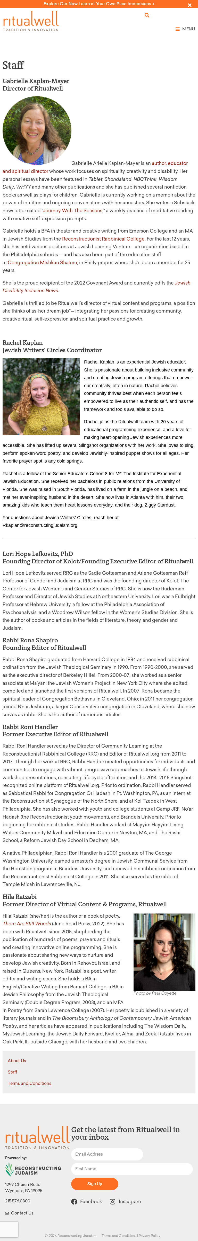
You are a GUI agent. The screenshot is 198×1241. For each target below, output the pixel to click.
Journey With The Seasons (72, 211)
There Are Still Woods (27, 924)
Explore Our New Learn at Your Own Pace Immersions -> (99, 3)
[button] (147, 15)
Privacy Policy (149, 1236)
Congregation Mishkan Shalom (42, 262)
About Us (17, 1060)
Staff (12, 1072)
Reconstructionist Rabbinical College (103, 239)
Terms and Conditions (29, 1083)
